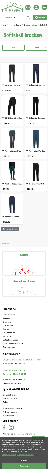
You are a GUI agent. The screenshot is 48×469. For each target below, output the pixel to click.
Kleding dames (15, 25)
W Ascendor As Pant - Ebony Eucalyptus (21, 151)
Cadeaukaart (9, 347)
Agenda (6, 329)
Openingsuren (11, 412)
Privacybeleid (9, 315)
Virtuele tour (8, 326)
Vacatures (9, 416)
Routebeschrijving (13, 408)
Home (3, 25)
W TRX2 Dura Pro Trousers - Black (18, 118)
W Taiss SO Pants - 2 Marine (15, 217)
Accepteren (24, 466)
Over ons (7, 322)
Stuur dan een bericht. (15, 363)
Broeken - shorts (30, 25)
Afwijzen (24, 460)
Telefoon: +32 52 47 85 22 (14, 374)
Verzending (8, 336)
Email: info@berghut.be (14, 370)
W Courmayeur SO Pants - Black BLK (19, 85)
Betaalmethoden (10, 340)
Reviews (6, 318)
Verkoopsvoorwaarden (13, 343)
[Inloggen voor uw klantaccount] (36, 7)
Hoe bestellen (9, 333)
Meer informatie (9, 454)
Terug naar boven (10, 229)
